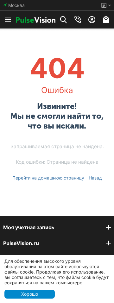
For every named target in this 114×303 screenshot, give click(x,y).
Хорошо (29, 294)
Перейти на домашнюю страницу (48, 177)
